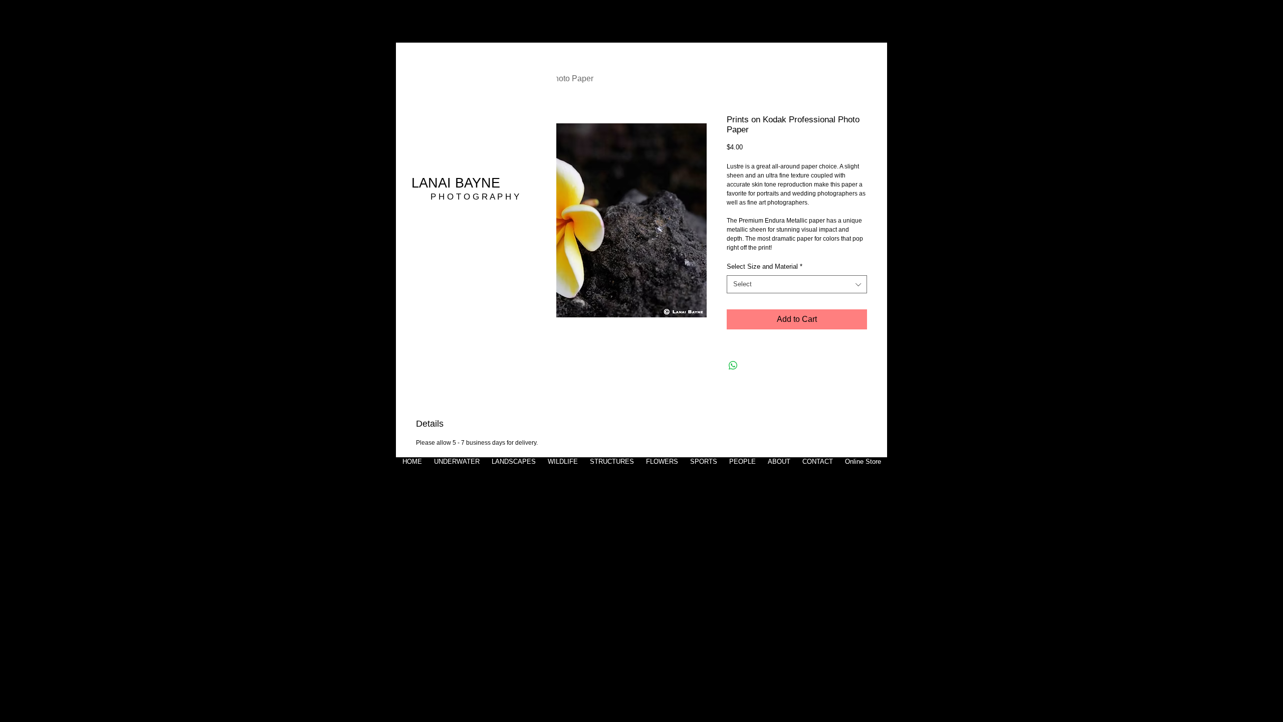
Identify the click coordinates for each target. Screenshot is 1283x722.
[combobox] (797, 284)
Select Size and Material (764, 266)
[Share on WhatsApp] (733, 365)
